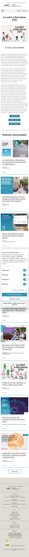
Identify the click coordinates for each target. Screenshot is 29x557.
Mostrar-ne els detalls (18, 290)
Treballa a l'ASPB (14, 513)
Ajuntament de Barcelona (14, 525)
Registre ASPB (15, 512)
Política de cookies (15, 517)
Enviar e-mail (14, 506)
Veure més (14, 471)
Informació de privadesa (15, 515)
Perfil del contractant (14, 514)
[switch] (25, 275)
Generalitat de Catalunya (15, 527)
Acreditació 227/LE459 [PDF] (15, 537)
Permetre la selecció (14, 299)
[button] (2, 11)
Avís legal (15, 516)
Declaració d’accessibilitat (14, 519)
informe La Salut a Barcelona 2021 (15, 56)
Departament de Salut (14, 526)
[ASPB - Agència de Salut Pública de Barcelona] (14, 488)
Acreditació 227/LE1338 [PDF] (15, 536)
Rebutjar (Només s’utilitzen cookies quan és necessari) (14, 304)
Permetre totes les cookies (14, 294)
